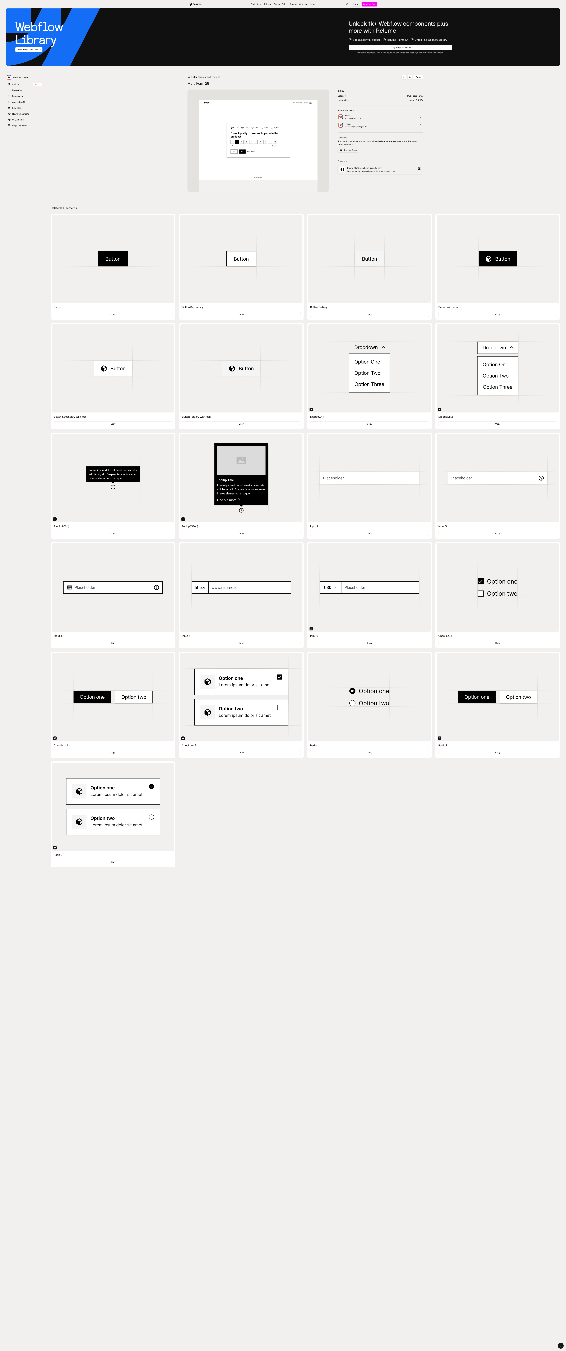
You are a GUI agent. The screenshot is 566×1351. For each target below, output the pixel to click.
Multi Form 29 (213, 77)
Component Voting (298, 4)
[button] (561, 1346)
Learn (313, 4)
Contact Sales (280, 4)
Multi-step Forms (195, 77)
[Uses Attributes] (311, 628)
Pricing (267, 4)
